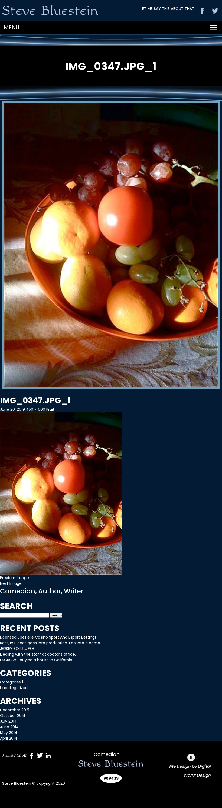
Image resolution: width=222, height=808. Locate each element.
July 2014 (8, 721)
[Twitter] (39, 756)
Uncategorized (14, 687)
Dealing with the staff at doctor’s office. (38, 654)
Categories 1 (11, 682)
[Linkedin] (48, 756)
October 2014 (12, 715)
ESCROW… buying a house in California (36, 660)
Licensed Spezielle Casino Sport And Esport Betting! (48, 637)
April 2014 (8, 738)
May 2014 (8, 732)
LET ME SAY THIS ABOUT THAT (167, 8)
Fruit (50, 409)
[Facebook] (31, 756)
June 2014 (9, 727)
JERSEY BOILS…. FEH (17, 648)
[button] (11, 27)
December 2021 (14, 710)
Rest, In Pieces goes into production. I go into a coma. (50, 643)
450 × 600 (35, 409)
